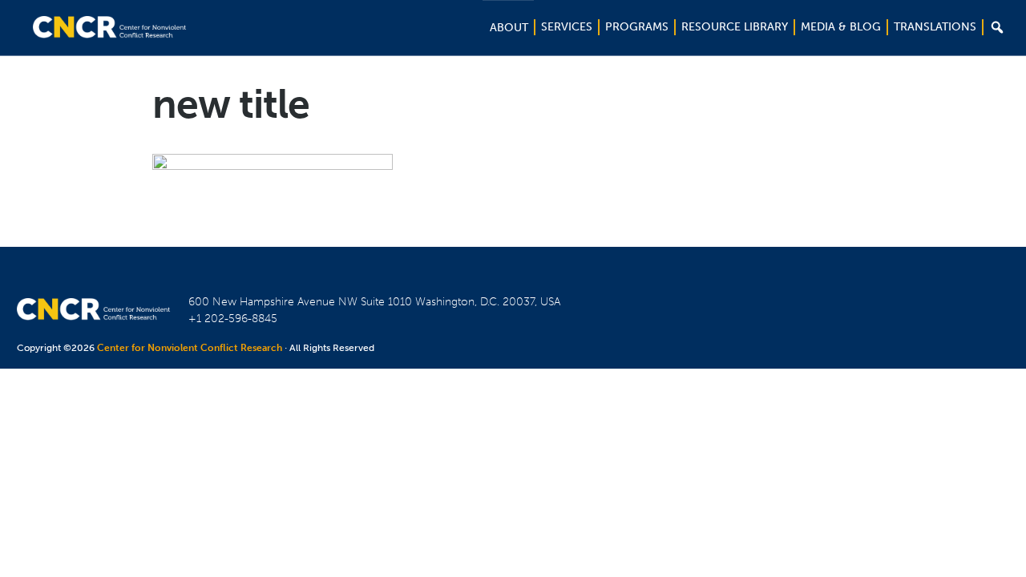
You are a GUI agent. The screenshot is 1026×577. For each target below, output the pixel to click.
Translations (935, 27)
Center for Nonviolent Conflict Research (189, 347)
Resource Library (734, 27)
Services (566, 27)
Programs (637, 27)
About (509, 27)
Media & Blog (841, 27)
